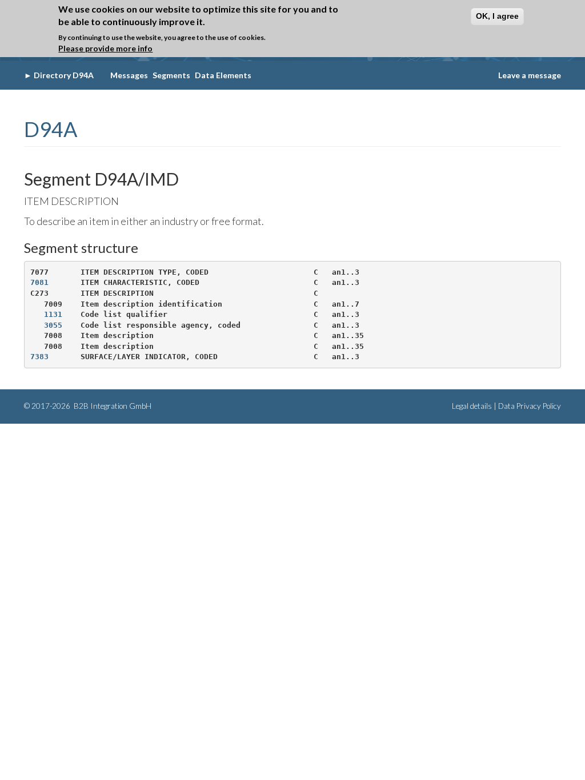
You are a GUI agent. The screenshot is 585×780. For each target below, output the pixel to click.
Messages (129, 75)
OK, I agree (497, 16)
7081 (39, 282)
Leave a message (529, 75)
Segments (171, 75)
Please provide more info (105, 48)
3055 (53, 325)
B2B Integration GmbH (111, 406)
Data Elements (223, 75)
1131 (53, 314)
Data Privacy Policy (529, 406)
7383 (39, 356)
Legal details (472, 406)
